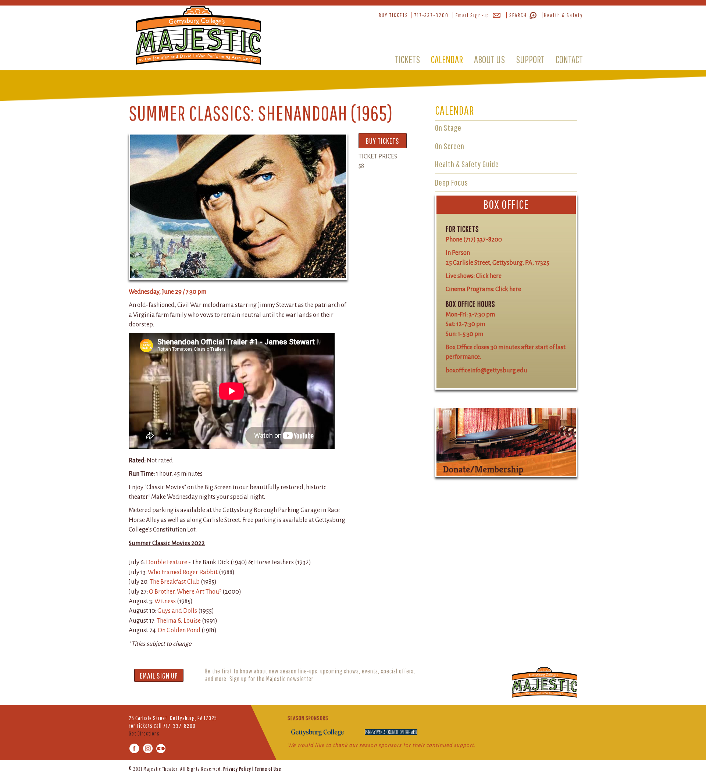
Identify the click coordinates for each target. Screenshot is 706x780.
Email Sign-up (472, 15)
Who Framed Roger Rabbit (183, 572)
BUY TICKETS (393, 15)
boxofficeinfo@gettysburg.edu (486, 370)
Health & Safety (563, 15)
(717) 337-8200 (482, 239)
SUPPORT (530, 59)
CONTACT (569, 59)
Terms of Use (268, 769)
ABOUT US (489, 59)
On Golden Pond (180, 630)
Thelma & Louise (179, 620)
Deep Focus (451, 182)
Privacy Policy (237, 769)
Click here (489, 275)
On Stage (448, 127)
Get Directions (144, 733)
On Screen (449, 146)
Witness (165, 601)
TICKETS (407, 59)
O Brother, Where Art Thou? (185, 591)
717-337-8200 (431, 15)
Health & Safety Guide (467, 164)
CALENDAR (447, 59)
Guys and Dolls (177, 610)
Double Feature (166, 562)
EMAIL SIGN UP (158, 675)
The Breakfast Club (175, 581)
